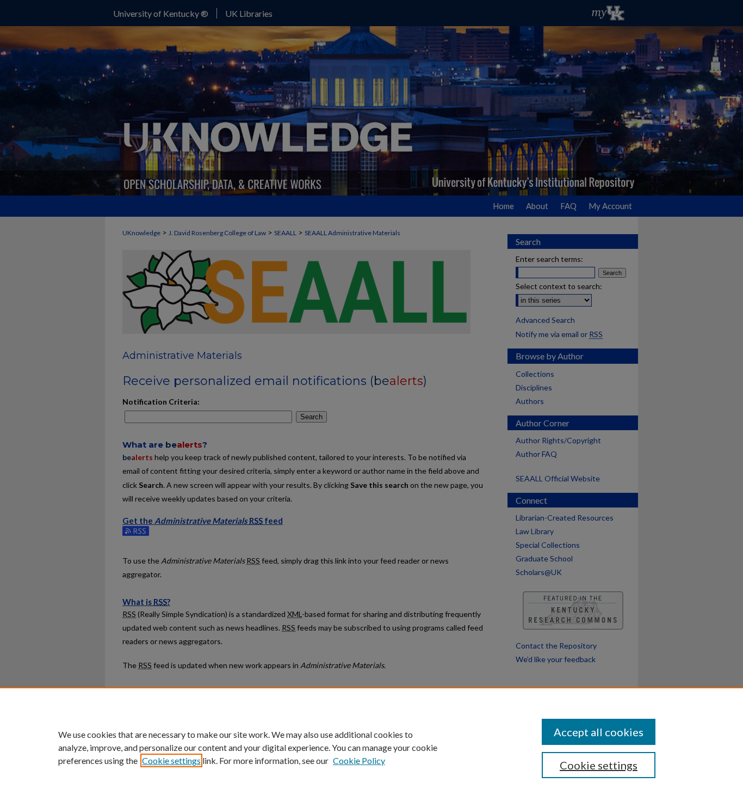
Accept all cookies (598, 731)
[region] (371, 747)
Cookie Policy (359, 760)
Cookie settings (171, 760)
